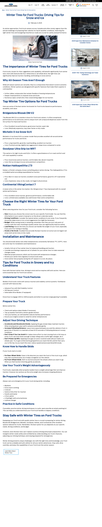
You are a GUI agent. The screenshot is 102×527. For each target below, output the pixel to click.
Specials (54, 5)
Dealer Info (70, 5)
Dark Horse (43, 5)
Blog (3, 10)
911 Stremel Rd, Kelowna (90, 1)
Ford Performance (48, 5)
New (29, 5)
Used (36, 5)
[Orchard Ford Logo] (11, 5)
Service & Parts (62, 5)
